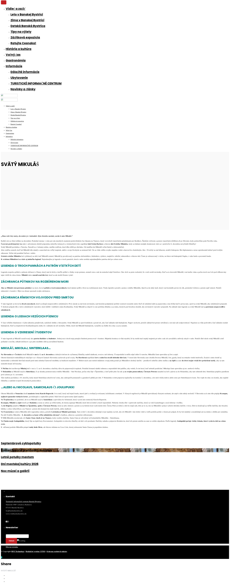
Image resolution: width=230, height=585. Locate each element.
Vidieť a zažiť (15, 9)
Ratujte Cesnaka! (23, 43)
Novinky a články (23, 89)
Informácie (14, 66)
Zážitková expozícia (25, 37)
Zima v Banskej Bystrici (27, 20)
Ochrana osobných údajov (57, 551)
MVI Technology (17, 551)
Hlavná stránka (12, 547)
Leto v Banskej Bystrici (27, 14)
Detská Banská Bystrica (28, 26)
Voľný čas (13, 55)
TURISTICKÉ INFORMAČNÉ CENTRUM (36, 83)
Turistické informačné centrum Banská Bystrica (23, 501)
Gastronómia (16, 60)
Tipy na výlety (21, 32)
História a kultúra (18, 49)
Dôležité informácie (25, 72)
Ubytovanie (19, 78)
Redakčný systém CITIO (35, 551)
